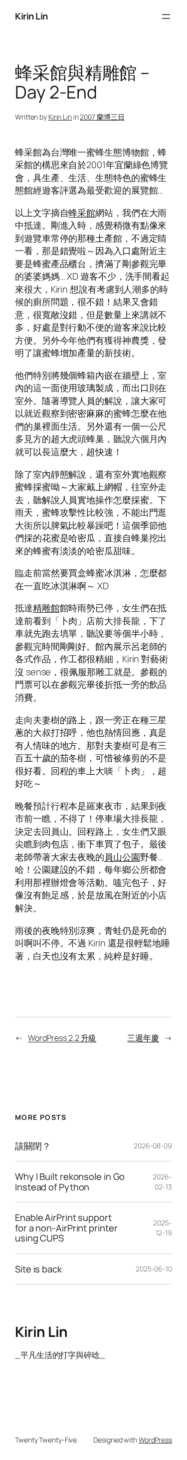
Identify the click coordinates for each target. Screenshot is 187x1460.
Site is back (38, 1269)
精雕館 (46, 608)
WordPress (155, 1439)
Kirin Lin (31, 16)
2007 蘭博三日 (102, 117)
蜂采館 (81, 213)
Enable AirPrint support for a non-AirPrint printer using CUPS (66, 1227)
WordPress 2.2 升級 (62, 1037)
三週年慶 (143, 1037)
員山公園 (122, 857)
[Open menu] (166, 17)
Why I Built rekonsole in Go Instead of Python (70, 1181)
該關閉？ (33, 1146)
